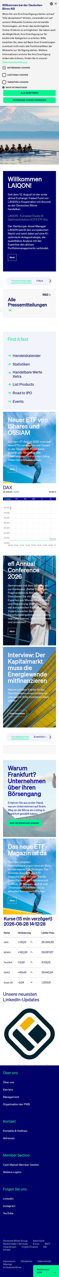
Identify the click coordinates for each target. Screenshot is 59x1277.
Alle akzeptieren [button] (29, 93)
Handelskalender (27, 355)
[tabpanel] (29, 303)
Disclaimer (27, 1261)
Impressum (9, 1261)
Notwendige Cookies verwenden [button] (29, 100)
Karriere (8, 1089)
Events (18, 401)
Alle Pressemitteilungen (27, 302)
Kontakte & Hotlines (15, 1131)
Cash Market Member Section (21, 1164)
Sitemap (7, 1264)
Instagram (9, 1206)
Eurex (36, 1243)
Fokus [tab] (39, 280)
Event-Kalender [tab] (42, 736)
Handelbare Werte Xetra (27, 374)
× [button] (55, 4)
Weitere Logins (12, 1172)
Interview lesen (17, 713)
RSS (45, 294)
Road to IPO (22, 392)
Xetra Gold (38, 1240)
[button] (29, 87)
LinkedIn (8, 1198)
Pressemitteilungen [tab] (21, 280)
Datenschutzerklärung (14, 62)
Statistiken (21, 364)
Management (11, 1097)
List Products (23, 384)
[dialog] (29, 53)
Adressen (9, 1138)
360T (47, 1243)
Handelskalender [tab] (20, 736)
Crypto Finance (30, 1246)
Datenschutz (44, 1261)
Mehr (12, 257)
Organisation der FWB (16, 1104)
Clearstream (10, 1246)
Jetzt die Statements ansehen (24, 822)
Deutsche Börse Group (15, 1240)
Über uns (8, 1082)
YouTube (8, 1213)
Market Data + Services (15, 1243)
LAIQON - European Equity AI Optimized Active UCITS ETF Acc (28, 217)
